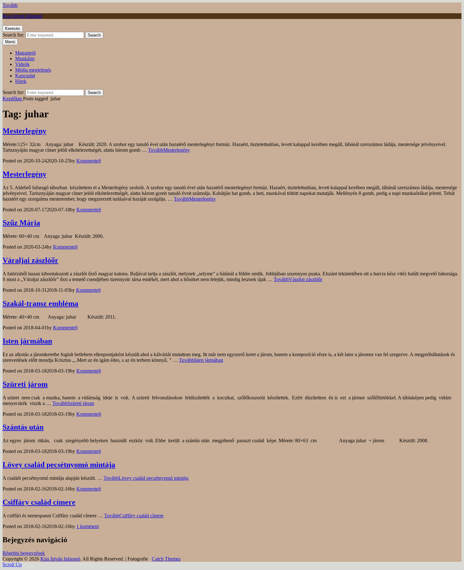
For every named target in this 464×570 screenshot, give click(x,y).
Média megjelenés (33, 70)
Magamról (25, 53)
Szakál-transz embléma (40, 303)
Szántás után (23, 427)
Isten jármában (27, 341)
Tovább (10, 5)
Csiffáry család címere (39, 502)
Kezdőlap (13, 98)
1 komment (87, 526)
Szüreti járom (25, 384)
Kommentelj (88, 160)
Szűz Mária (21, 223)
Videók (22, 64)
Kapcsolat (25, 75)
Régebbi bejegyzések (24, 553)
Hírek (21, 81)
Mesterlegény (24, 131)
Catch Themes (166, 558)
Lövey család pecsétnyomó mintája (59, 465)
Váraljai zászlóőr (30, 260)
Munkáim (24, 58)
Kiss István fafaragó (22, 16)
